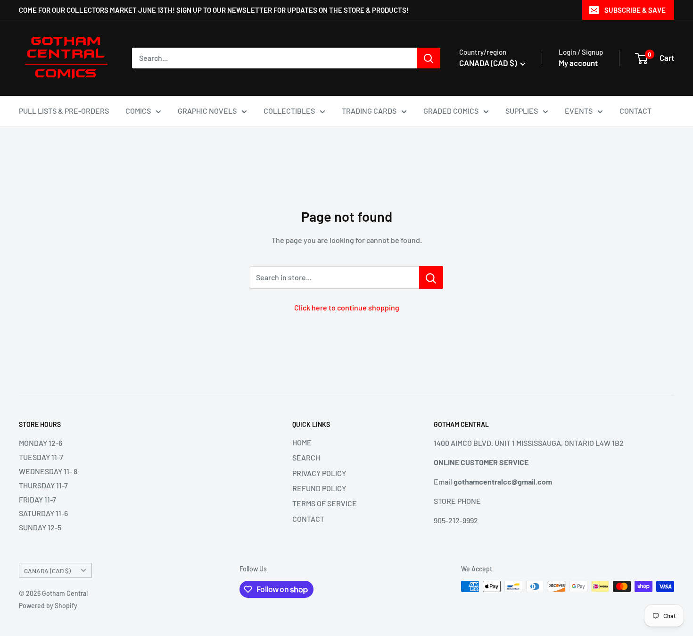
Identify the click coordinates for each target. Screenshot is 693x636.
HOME (302, 442)
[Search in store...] (431, 277)
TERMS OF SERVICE (324, 503)
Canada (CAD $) (47, 571)
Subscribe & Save (635, 10)
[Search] (428, 58)
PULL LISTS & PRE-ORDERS (64, 110)
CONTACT (635, 110)
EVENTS (579, 110)
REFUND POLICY (319, 488)
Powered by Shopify (48, 606)
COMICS (138, 110)
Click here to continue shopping (346, 307)
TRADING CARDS (369, 110)
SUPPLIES (521, 110)
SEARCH (306, 457)
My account (578, 62)
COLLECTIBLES (289, 110)
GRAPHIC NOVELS (207, 110)
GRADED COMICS (450, 110)
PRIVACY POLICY (319, 473)
